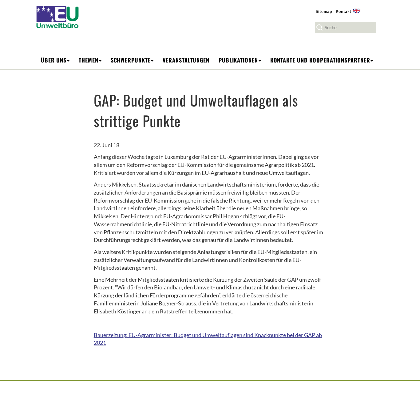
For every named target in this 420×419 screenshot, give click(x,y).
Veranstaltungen (186, 60)
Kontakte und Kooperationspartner (320, 60)
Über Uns (53, 60)
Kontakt (344, 11)
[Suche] (319, 27)
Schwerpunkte (131, 60)
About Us (359, 14)
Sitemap (324, 11)
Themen (88, 60)
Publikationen (238, 60)
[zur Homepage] (62, 16)
